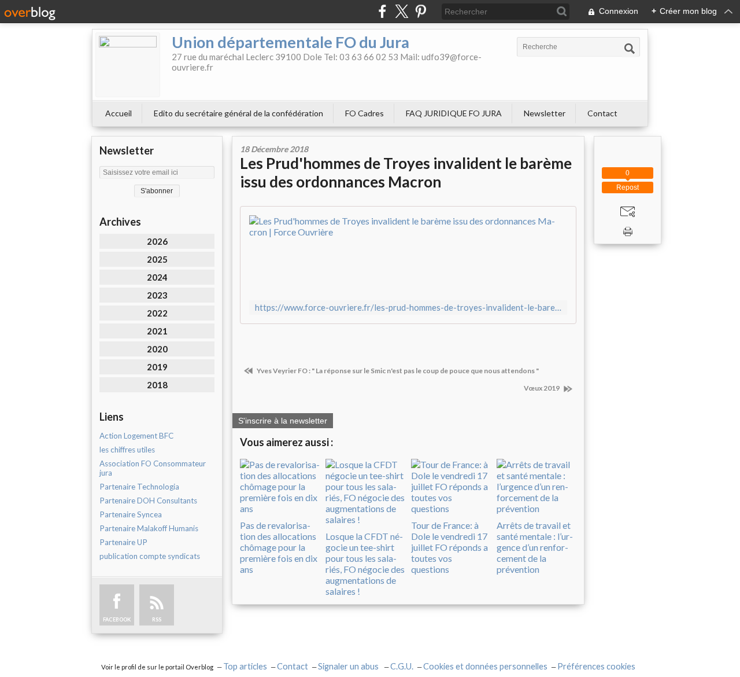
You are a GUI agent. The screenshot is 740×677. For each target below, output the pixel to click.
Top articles (245, 666)
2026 (157, 241)
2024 (157, 277)
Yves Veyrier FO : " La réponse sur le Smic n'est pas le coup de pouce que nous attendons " (397, 370)
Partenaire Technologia (139, 486)
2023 (157, 295)
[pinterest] (420, 11)
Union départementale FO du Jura (290, 41)
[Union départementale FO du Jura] (127, 64)
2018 (157, 385)
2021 (157, 331)
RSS (156, 619)
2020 (157, 349)
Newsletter (544, 113)
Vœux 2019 (542, 388)
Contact (602, 113)
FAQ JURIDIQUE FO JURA (454, 113)
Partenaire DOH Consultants (148, 500)
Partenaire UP (123, 542)
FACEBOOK (117, 619)
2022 (157, 313)
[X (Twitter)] (401, 11)
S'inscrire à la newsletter (282, 420)
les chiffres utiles (127, 449)
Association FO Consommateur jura (152, 468)
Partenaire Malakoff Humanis (148, 528)
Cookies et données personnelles (485, 666)
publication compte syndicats (149, 556)
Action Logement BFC (136, 435)
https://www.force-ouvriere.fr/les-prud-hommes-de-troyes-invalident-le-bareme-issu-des (408, 307)
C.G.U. (401, 666)
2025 (157, 259)
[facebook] (382, 11)
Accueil (118, 113)
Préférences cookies (596, 666)
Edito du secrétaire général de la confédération (238, 113)
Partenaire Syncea (130, 514)
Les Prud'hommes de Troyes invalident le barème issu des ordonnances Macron (406, 172)
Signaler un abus (349, 666)
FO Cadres (364, 113)
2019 (157, 367)
